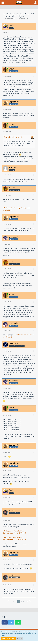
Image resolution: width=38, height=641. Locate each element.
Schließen (19, 638)
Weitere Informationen (8, 638)
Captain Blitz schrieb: (13, 137)
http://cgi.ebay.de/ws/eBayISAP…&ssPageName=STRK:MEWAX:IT (14, 532)
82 (27, 601)
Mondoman (9, 19)
